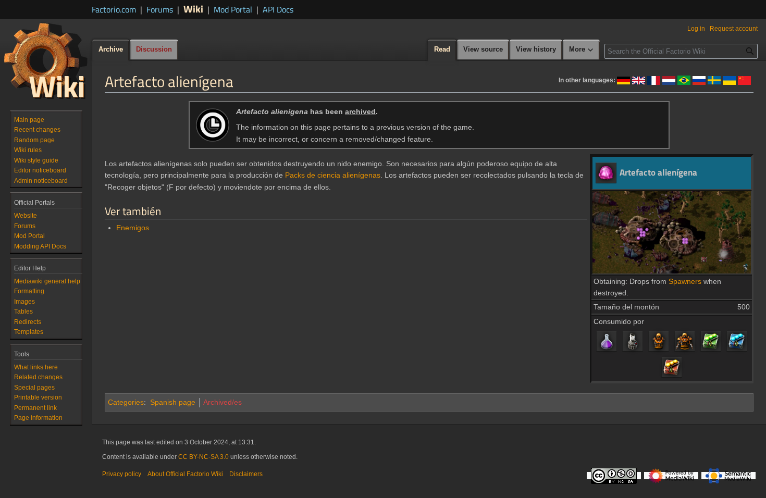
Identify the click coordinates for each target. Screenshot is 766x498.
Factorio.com (114, 9)
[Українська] (729, 80)
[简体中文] (744, 80)
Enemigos (132, 227)
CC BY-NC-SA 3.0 (203, 456)
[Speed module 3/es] (736, 341)
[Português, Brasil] (683, 80)
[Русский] (699, 80)
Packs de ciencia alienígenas (332, 175)
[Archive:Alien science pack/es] (606, 341)
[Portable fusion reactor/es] (632, 341)
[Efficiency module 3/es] (710, 341)
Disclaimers (246, 474)
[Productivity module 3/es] (671, 367)
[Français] (653, 80)
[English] (638, 80)
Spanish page (172, 402)
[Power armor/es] (658, 341)
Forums (159, 9)
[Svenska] (714, 80)
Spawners (685, 281)
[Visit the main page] (46, 60)
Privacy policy (121, 474)
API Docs (278, 9)
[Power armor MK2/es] (684, 341)
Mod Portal (233, 9)
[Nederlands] (668, 80)
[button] (581, 50)
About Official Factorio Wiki (185, 474)
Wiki (193, 8)
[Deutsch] (623, 80)
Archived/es (222, 402)
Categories (126, 402)
